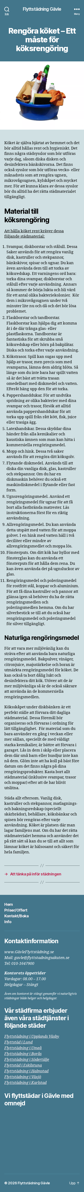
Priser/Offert (15, 910)
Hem (8, 904)
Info (7, 921)
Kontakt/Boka (16, 916)
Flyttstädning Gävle (42, 9)
